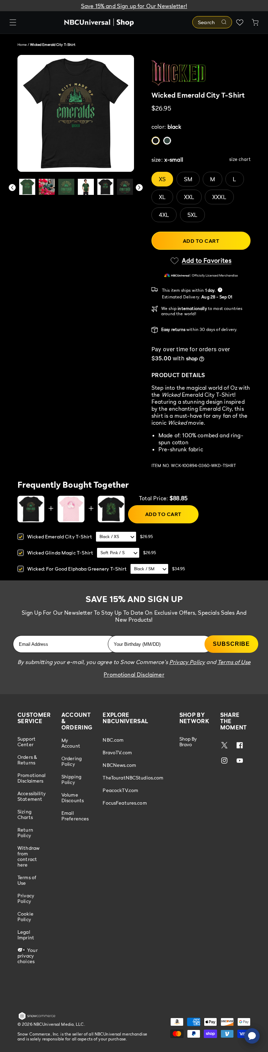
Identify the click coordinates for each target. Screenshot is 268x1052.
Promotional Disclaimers (31, 778)
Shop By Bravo (188, 741)
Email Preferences (75, 815)
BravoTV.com (117, 752)
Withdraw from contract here (28, 856)
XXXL (219, 196)
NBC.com (113, 740)
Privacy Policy (25, 898)
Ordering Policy (71, 761)
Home (22, 44)
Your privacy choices (27, 955)
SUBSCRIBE (231, 644)
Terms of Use (26, 880)
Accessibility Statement (31, 796)
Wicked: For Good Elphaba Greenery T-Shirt (77, 569)
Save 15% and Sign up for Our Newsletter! (134, 5)
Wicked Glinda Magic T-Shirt (60, 553)
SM (188, 179)
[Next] (139, 187)
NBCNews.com (119, 765)
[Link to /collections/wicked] (201, 73)
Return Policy (25, 832)
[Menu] (13, 22)
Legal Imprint (25, 934)
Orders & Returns (27, 759)
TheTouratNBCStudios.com (133, 778)
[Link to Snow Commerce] (37, 1018)
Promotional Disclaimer (134, 674)
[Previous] (12, 187)
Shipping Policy (71, 779)
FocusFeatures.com (125, 803)
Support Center (26, 741)
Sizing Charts (25, 814)
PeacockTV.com (120, 790)
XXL (189, 196)
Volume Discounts (72, 797)
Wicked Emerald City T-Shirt (59, 536)
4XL (164, 214)
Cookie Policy (25, 916)
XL (162, 196)
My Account (70, 743)
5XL (192, 214)
